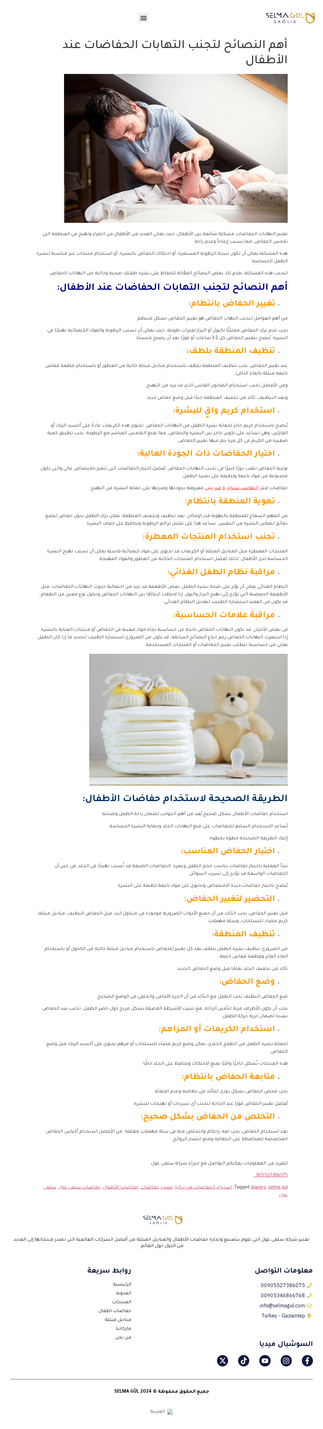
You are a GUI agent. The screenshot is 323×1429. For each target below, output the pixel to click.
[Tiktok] (243, 1360)
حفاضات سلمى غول (79, 1187)
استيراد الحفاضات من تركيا (203, 1187)
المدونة (123, 1293)
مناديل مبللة (118, 1320)
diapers (258, 1187)
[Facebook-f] (307, 1360)
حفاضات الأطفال (120, 1187)
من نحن (123, 1338)
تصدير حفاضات (157, 1187)
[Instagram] (286, 1360)
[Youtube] (264, 1360)
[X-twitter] (222, 1360)
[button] (143, 18)
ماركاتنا (123, 1329)
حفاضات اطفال (114, 1311)
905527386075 (272, 1175)
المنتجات (121, 1302)
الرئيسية (122, 1284)
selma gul (278, 1187)
